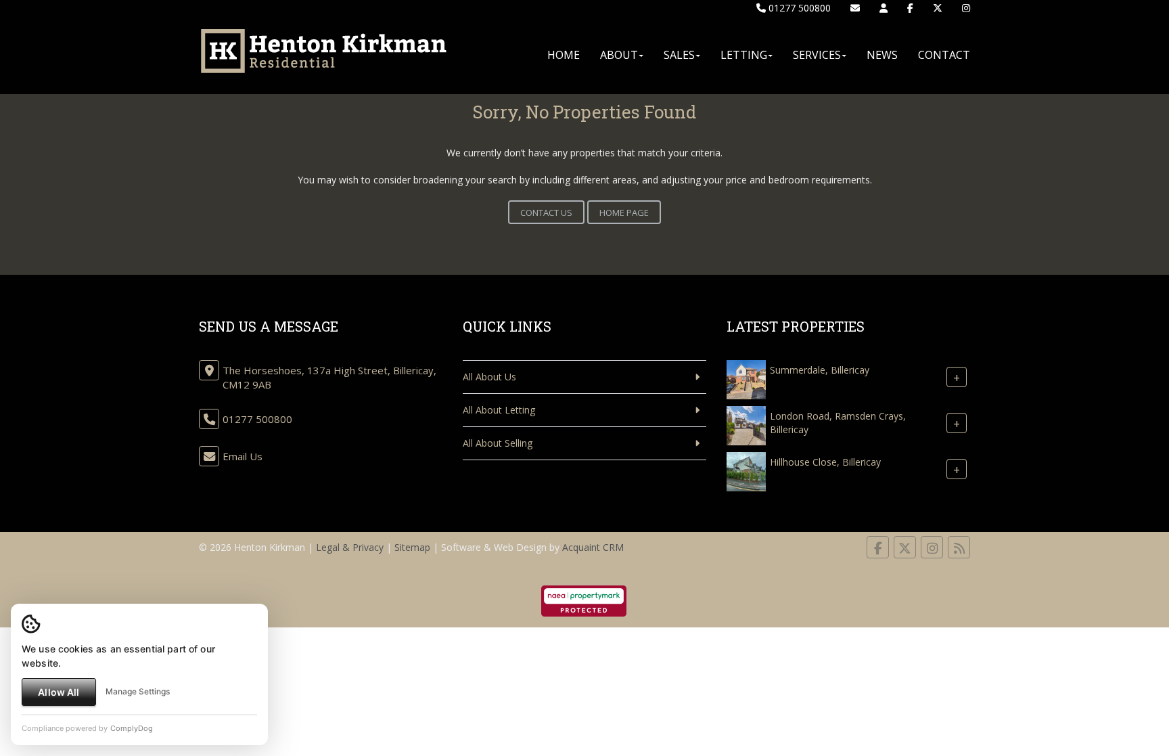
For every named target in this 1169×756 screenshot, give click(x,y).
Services (817, 54)
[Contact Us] (883, 7)
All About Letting (499, 409)
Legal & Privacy (350, 547)
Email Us (242, 456)
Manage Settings (138, 691)
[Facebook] (910, 7)
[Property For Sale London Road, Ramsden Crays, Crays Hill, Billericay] (746, 424)
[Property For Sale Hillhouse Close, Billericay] (746, 470)
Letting (743, 54)
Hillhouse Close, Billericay (825, 461)
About (619, 54)
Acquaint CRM (593, 547)
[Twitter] (937, 7)
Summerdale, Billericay (819, 369)
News (882, 54)
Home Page (624, 212)
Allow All (58, 692)
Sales (679, 54)
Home (563, 54)
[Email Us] (855, 7)
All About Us (489, 376)
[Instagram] (966, 7)
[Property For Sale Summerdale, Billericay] (746, 378)
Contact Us (546, 212)
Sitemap (412, 547)
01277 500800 (798, 7)
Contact (944, 54)
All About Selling (497, 443)
